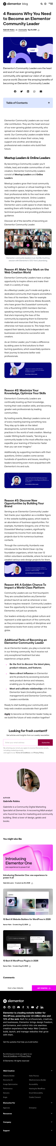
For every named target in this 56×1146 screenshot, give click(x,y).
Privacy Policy (39, 753)
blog (25, 3)
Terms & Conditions (23, 753)
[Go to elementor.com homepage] (12, 3)
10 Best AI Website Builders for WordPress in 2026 (27, 919)
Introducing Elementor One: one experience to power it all (25, 876)
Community (22, 30)
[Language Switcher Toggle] (45, 3)
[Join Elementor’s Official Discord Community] (18, 1007)
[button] (51, 3)
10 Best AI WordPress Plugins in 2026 (20, 960)
